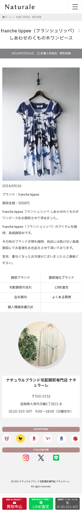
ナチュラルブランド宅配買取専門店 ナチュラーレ (44, 481)
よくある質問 (61, 297)
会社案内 (20, 297)
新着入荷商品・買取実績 (56, 53)
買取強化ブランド (61, 277)
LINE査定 (62, 287)
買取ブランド (20, 277)
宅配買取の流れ (20, 287)
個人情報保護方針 (20, 307)
